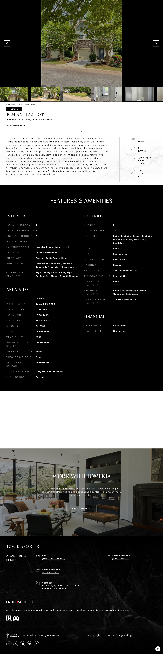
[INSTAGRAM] (15, 643)
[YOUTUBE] (29, 643)
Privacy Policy (122, 635)
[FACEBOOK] (8, 643)
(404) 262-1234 (120, 558)
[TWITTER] (36, 643)
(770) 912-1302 (50, 572)
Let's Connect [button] (81, 508)
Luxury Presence (48, 635)
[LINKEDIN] (22, 643)
